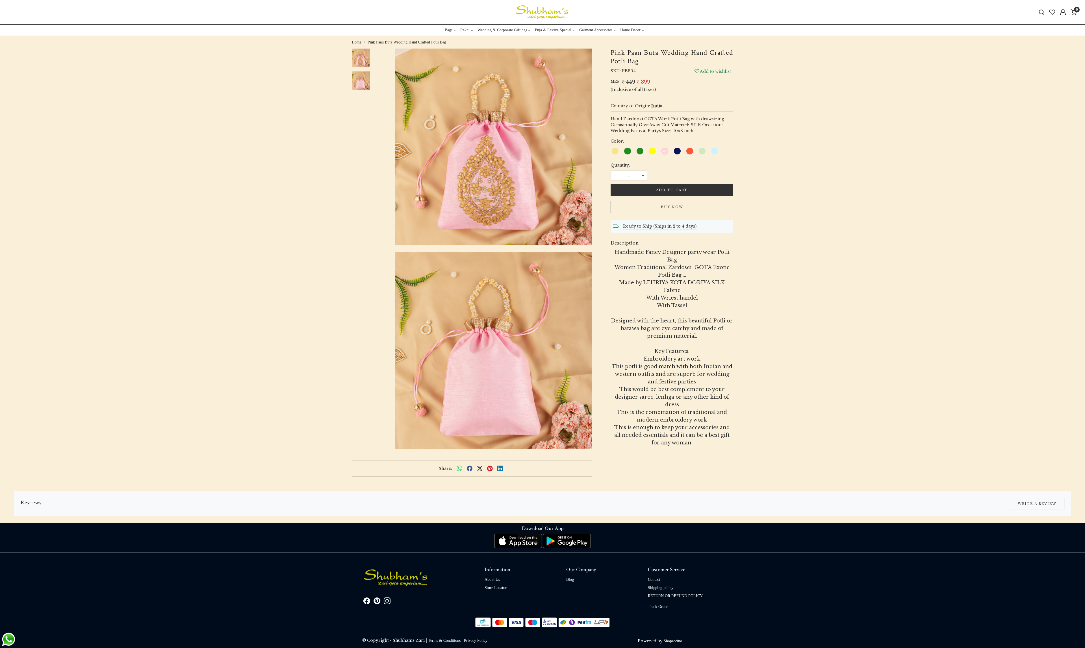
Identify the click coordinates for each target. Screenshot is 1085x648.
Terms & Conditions (444, 640)
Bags (448, 30)
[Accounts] (1063, 12)
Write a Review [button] (1037, 504)
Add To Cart (672, 190)
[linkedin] (500, 468)
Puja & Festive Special (553, 30)
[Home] (542, 12)
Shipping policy (660, 588)
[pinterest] (490, 468)
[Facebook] (366, 602)
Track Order (658, 607)
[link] (1041, 12)
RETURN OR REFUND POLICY (675, 596)
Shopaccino (673, 641)
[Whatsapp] (459, 468)
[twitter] (480, 468)
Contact (654, 579)
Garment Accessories (595, 30)
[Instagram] (387, 602)
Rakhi (465, 30)
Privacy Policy (475, 640)
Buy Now (672, 207)
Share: (445, 468)
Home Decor (630, 30)
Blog (570, 579)
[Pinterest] (376, 602)
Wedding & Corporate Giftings (502, 30)
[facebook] (470, 468)
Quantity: (620, 165)
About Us (492, 579)
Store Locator (496, 588)
